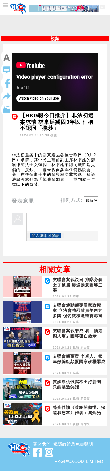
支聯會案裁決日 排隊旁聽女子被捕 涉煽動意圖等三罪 (78, 284)
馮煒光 (85, 424)
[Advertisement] (55, 25)
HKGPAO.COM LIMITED (78, 461)
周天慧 (85, 347)
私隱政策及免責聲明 (73, 444)
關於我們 (41, 444)
